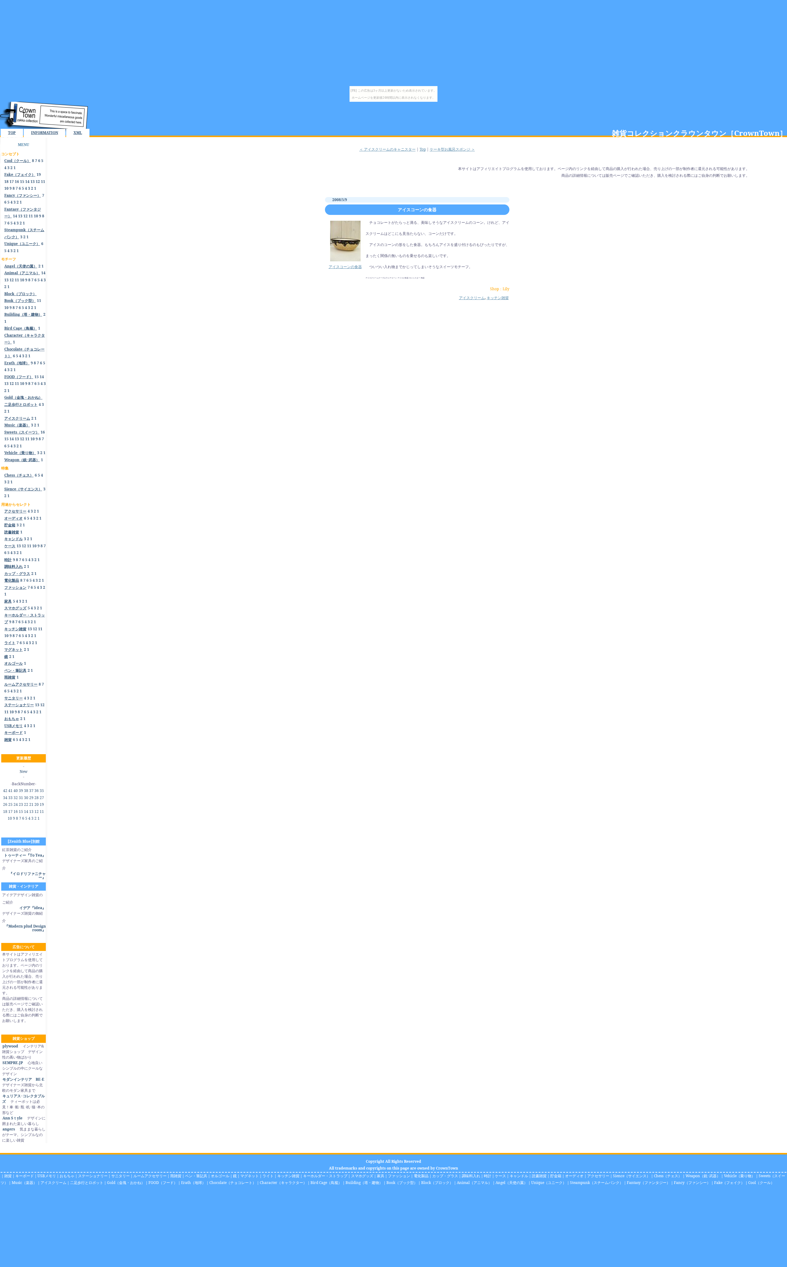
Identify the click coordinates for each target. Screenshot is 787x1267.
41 (10, 790)
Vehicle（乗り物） (739, 1175)
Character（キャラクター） (283, 1182)
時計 (487, 1175)
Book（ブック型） (401, 1182)
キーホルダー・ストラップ (325, 1175)
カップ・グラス (445, 1175)
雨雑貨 (175, 1175)
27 (42, 797)
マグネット (249, 1175)
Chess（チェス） (668, 1175)
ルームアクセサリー (150, 1175)
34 (5, 797)
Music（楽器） (24, 1182)
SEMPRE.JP (12, 1062)
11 (43, 181)
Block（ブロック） (437, 1182)
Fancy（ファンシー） (692, 1182)
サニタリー (120, 1175)
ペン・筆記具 (196, 1175)
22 (26, 804)
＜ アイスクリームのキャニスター (387, 149)
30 (26, 797)
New (23, 771)
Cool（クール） (761, 1182)
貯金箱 (555, 1175)
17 (12, 181)
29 (31, 797)
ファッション (399, 1175)
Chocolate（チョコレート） (232, 1182)
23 (21, 804)
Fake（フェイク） (729, 1182)
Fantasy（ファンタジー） (648, 1182)
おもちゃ (67, 1175)
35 (42, 790)
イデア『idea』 (32, 907)
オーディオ (574, 1175)
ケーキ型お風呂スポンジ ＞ (452, 149)
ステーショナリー (93, 1175)
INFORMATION (44, 132)
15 (22, 181)
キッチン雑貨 (498, 297)
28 (36, 797)
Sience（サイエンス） (631, 1175)
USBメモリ (47, 1175)
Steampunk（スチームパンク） (596, 1182)
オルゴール (220, 1175)
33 (10, 797)
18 (6, 181)
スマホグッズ (362, 1175)
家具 (380, 1175)
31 (21, 797)
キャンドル (519, 1175)
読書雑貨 (539, 1175)
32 (16, 797)
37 (31, 790)
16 (17, 181)
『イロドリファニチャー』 (27, 875)
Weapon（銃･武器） (703, 1175)
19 (39, 174)
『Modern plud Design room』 (25, 928)
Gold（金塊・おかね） (126, 1182)
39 (21, 790)
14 (27, 181)
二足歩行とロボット (86, 1182)
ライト (268, 1175)
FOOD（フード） (162, 1182)
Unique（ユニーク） (548, 1182)
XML (77, 132)
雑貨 (8, 1175)
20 (36, 804)
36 (36, 790)
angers (8, 1129)
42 (5, 790)
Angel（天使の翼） (512, 1182)
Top (423, 149)
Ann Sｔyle (12, 1118)
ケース (500, 1175)
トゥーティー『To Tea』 (25, 855)
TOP (12, 132)
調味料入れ (471, 1175)
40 (16, 790)
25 (10, 804)
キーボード (24, 1175)
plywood (10, 1046)
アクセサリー (598, 1175)
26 (5, 804)
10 (6, 188)
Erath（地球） (193, 1182)
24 (16, 804)
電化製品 (421, 1175)
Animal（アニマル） (474, 1182)
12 (38, 181)
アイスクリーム (472, 297)
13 (32, 181)
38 (26, 790)
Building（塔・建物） (364, 1182)
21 (31, 804)
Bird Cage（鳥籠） (326, 1182)
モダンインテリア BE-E (23, 1079)
